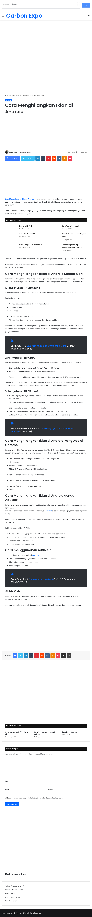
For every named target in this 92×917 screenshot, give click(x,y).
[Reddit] (54, 158)
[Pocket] (70, 158)
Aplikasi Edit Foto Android (14, 890)
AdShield (48, 511)
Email (7, 789)
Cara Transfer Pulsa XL (71, 226)
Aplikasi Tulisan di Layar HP (14, 886)
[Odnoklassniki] (64, 158)
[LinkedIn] (37, 158)
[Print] (69, 655)
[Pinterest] (48, 158)
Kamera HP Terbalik (27, 226)
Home (9, 95)
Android (15, 95)
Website (51, 789)
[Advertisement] (46, 38)
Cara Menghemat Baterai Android (44, 733)
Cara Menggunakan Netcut (30, 245)
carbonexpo (13, 152)
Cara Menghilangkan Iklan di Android (19, 199)
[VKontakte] (59, 158)
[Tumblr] (43, 158)
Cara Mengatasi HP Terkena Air (16, 733)
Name (8, 781)
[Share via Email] (63, 655)
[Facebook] (15, 655)
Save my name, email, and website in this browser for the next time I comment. (35, 798)
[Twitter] (20, 655)
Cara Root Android (69, 732)
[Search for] (89, 16)
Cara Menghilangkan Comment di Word (46, 346)
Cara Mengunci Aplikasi (41, 579)
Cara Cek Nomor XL (27, 234)
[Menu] (3, 16)
